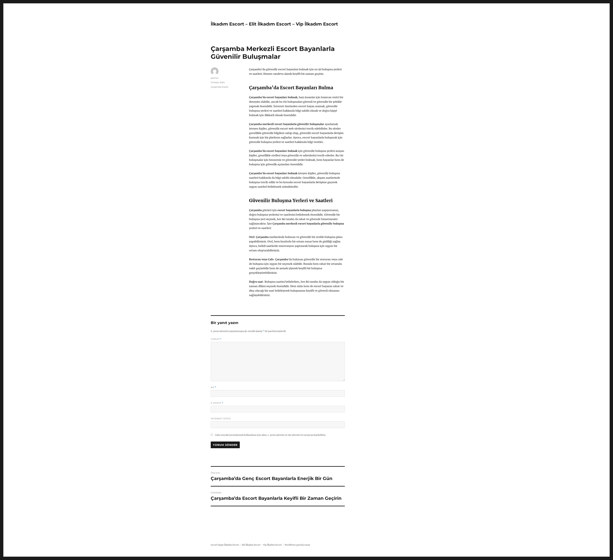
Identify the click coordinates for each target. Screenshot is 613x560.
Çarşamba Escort (219, 87)
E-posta (217, 403)
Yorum (216, 339)
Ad (213, 387)
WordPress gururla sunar (297, 545)
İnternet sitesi (221, 418)
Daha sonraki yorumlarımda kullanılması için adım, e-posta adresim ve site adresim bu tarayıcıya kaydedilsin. (270, 435)
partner (215, 78)
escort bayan (217, 545)
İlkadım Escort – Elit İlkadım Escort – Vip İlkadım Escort (274, 24)
